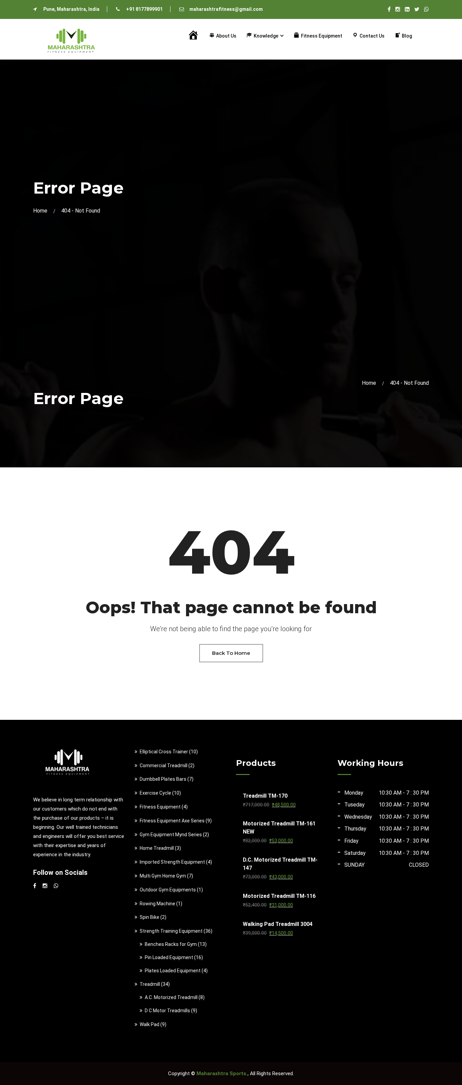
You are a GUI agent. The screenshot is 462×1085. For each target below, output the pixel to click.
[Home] (193, 36)
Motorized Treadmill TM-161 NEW (279, 827)
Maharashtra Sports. (222, 1073)
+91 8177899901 (144, 9)
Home (41, 210)
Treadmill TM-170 (265, 796)
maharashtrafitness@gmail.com (226, 9)
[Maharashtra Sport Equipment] (71, 39)
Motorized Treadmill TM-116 (279, 896)
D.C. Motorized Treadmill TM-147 (280, 864)
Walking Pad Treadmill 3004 (278, 924)
